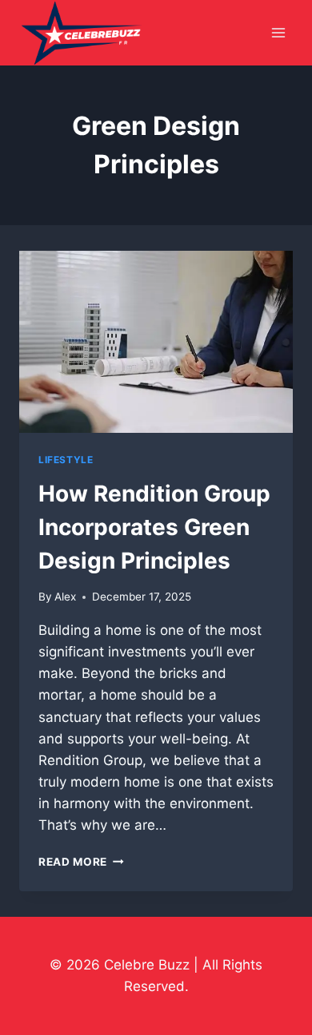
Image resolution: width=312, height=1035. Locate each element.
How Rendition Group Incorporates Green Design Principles (154, 527)
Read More (81, 861)
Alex (65, 596)
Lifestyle (65, 460)
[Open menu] (278, 33)
